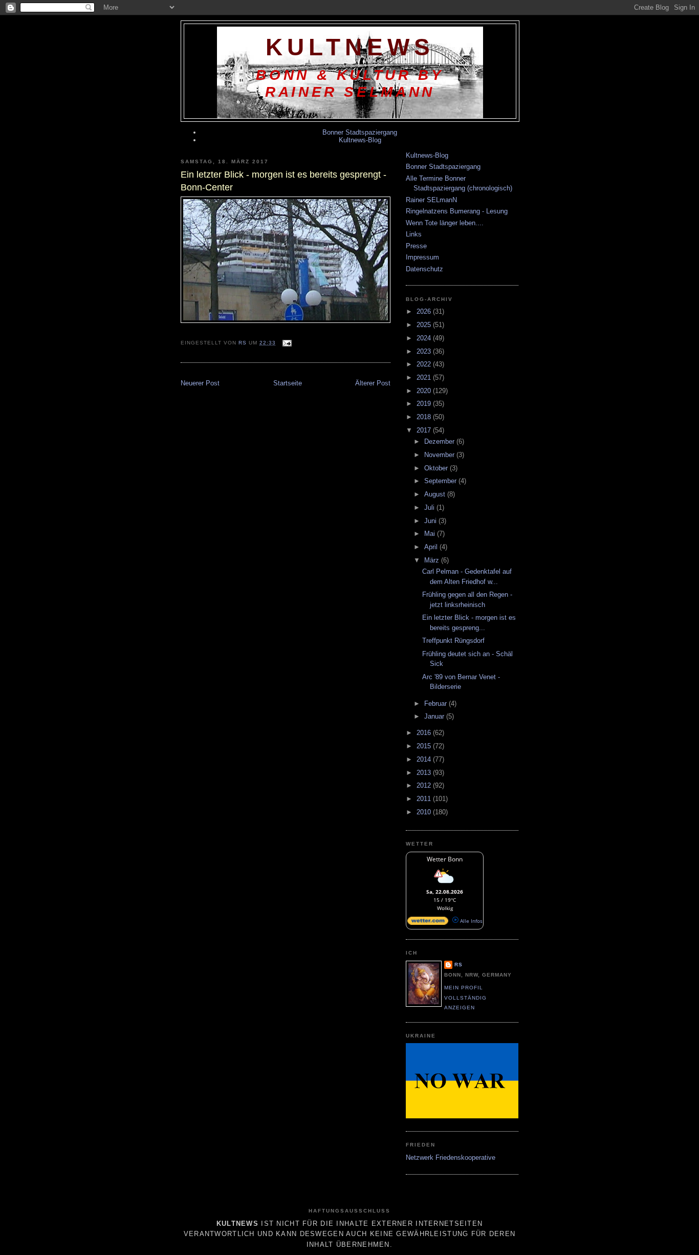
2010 (425, 812)
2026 (425, 311)
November (440, 455)
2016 (425, 733)
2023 (425, 351)
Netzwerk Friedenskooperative (450, 1157)
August (435, 494)
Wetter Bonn (445, 859)
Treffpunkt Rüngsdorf (453, 640)
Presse (416, 246)
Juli (430, 507)
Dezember (440, 441)
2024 (425, 338)
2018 (425, 417)
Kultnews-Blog (360, 140)
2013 (425, 772)
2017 (425, 430)
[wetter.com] (427, 922)
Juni (431, 521)
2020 (425, 391)
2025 (425, 325)
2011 (425, 799)
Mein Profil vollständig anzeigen (465, 997)
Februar (436, 703)
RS (458, 964)
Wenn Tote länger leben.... (445, 223)
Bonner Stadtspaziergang (359, 132)
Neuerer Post (200, 383)
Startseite (287, 383)
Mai (430, 533)
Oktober (437, 468)
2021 (425, 377)
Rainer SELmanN (431, 200)
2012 (425, 785)
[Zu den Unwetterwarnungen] (444, 884)
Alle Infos (470, 920)
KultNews (350, 47)
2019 (425, 403)
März (432, 560)
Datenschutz (424, 269)
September (441, 481)
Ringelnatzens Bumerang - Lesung (457, 211)
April (432, 547)
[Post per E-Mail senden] (287, 342)
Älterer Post (372, 383)
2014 (425, 759)
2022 (425, 364)
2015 (425, 746)
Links (414, 234)
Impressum (422, 257)
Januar (435, 716)
